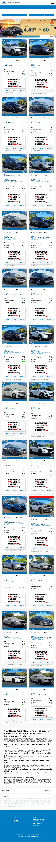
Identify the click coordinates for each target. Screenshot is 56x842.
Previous (1, 28)
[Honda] (4, 2)
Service (28, 7)
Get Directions (47, 7)
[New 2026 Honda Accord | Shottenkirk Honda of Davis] (28, 28)
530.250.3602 (22, 587)
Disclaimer (53, 19)
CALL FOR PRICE (7, 587)
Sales (10, 7)
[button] (26, 48)
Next (55, 28)
